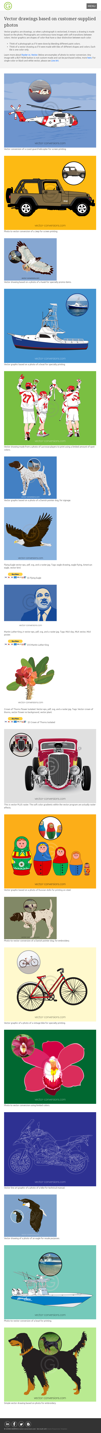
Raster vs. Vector (29, 55)
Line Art (55, 60)
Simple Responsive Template (57, 1429)
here (89, 58)
